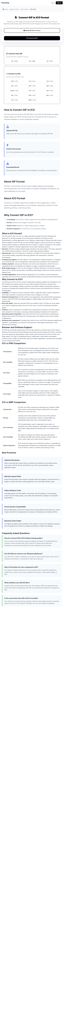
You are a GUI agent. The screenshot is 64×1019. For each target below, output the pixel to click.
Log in (52, 3)
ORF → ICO (49, 90)
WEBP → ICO (32, 100)
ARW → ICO (14, 81)
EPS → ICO (14, 86)
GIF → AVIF (14, 61)
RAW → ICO (32, 95)
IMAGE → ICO (14, 90)
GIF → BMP (32, 61)
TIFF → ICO (14, 100)
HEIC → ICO (31, 86)
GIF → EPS (50, 61)
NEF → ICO (32, 90)
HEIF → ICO (49, 86)
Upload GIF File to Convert (32, 30)
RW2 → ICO (49, 95)
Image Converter (14, 9)
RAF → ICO (14, 95)
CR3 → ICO (49, 81)
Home (6, 9)
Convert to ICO (33, 38)
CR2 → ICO (32, 81)
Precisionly (5, 3)
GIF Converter (24, 9)
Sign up (59, 2)
